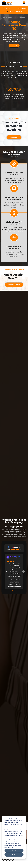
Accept (14, 850)
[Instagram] (6, 859)
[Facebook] (12, 859)
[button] (24, 2)
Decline (14, 854)
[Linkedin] (3, 859)
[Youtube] (9, 859)
